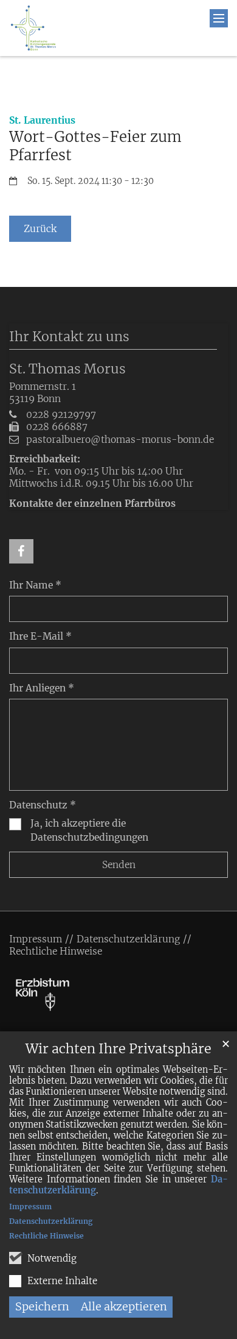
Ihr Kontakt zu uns (69, 336)
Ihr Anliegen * (41, 688)
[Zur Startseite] (33, 28)
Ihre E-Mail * (40, 636)
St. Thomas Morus (67, 369)
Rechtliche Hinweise (46, 1235)
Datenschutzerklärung (50, 1221)
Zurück (40, 229)
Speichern (42, 1306)
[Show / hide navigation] (219, 18)
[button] (21, 551)
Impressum (30, 1206)
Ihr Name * (35, 585)
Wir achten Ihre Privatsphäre (118, 1048)
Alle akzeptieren (124, 1306)
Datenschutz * (42, 805)
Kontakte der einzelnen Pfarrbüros (92, 503)
